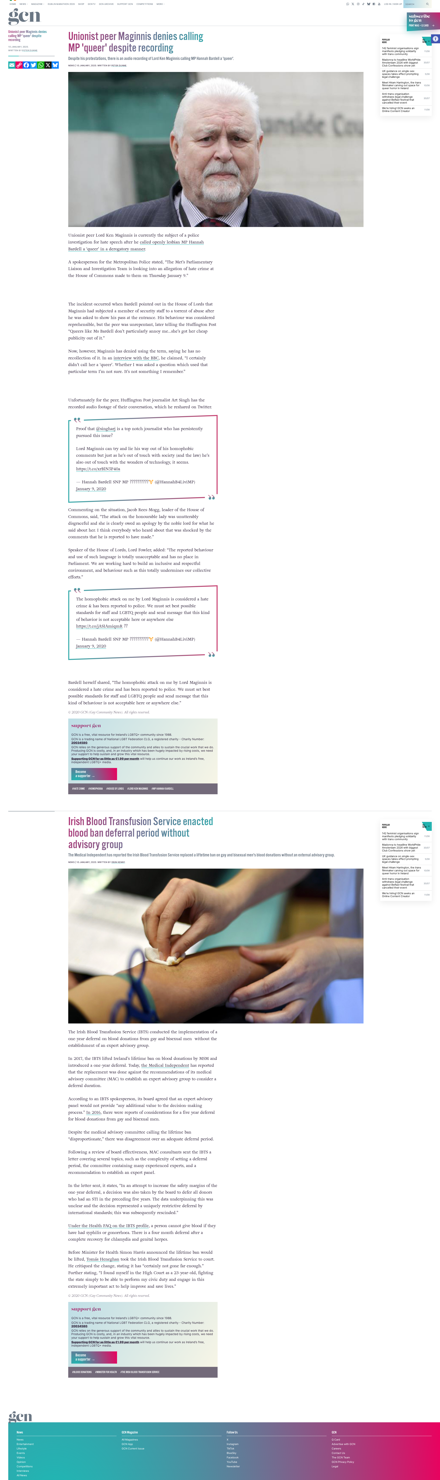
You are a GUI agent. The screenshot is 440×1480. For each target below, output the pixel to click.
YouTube (232, 1462)
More (160, 4)
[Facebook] (26, 65)
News (23, 4)
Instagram (233, 1444)
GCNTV (92, 4)
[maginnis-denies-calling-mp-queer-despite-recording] (216, 149)
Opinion (21, 1462)
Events (21, 1453)
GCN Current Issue (133, 1448)
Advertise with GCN (343, 1444)
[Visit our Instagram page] (358, 4)
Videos (21, 1457)
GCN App (127, 1444)
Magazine (37, 4)
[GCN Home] (24, 17)
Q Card (336, 1439)
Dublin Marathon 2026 (61, 4)
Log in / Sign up (393, 4)
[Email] (11, 65)
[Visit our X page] (352, 4)
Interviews (23, 1470)
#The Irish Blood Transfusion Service (139, 1372)
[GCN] (20, 1421)
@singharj (105, 429)
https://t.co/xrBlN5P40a (98, 469)
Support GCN (125, 4)
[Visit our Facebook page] (373, 4)
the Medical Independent (165, 1065)
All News (22, 1475)
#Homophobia (95, 789)
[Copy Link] (19, 65)
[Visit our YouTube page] (379, 4)
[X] (48, 65)
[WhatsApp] (40, 65)
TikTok (230, 1448)
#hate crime (78, 789)
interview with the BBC (136, 358)
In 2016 (93, 1112)
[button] (435, 38)
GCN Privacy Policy (343, 1462)
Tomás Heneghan (102, 1259)
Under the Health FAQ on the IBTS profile (108, 1226)
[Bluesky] (55, 65)
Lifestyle (22, 1448)
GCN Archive (106, 4)
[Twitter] (33, 65)
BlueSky (231, 1453)
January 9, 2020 (91, 489)
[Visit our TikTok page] (363, 4)
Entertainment (25, 1444)
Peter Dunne (118, 65)
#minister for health (106, 1372)
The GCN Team (341, 1457)
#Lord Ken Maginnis (137, 789)
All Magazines (130, 1439)
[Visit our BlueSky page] (368, 4)
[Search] (427, 4)
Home (13, 4)
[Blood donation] (216, 946)
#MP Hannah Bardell (163, 789)
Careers (336, 1448)
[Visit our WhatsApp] (347, 4)
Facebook (233, 1457)
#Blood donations (82, 1372)
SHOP (81, 4)
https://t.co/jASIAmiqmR (99, 626)
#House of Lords (115, 789)
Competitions (144, 4)
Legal (335, 1466)
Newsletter (233, 1466)
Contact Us (338, 1453)
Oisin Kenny (118, 862)
